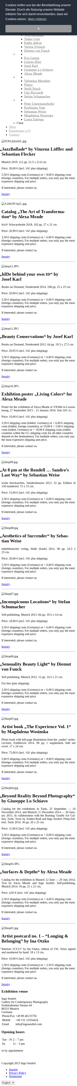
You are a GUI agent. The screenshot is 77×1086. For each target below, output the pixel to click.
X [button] (38, 28)
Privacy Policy (17, 1072)
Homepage (15, 1076)
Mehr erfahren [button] (37, 19)
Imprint (13, 1069)
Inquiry (5, 194)
